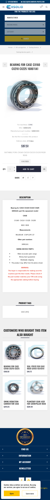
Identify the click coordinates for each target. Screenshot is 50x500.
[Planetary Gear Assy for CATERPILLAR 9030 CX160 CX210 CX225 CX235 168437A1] (36, 387)
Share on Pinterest (33, 178)
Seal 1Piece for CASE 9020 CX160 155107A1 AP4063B (36, 368)
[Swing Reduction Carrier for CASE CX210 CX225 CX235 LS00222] (13, 387)
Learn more (30, 493)
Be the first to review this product (25, 137)
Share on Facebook (28, 178)
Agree (12, 493)
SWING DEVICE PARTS (25, 249)
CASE (30, 125)
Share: (17, 177)
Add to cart (28, 169)
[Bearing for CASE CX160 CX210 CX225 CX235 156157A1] (13, 352)
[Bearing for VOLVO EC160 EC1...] (5, 65)
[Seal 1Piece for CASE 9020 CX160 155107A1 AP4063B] (36, 352)
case (23, 311)
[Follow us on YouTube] (28, 480)
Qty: (4, 169)
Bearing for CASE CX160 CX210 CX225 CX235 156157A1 (11, 368)
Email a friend (44, 169)
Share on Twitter (23, 178)
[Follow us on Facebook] (21, 480)
